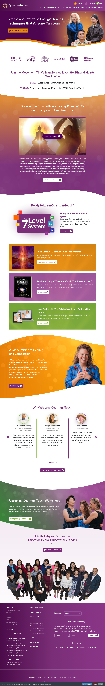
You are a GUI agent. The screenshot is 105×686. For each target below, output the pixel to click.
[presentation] (8, 437)
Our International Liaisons (14, 625)
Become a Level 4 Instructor (38, 633)
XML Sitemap (72, 677)
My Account (91, 3)
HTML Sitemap (62, 677)
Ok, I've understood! (87, 684)
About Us (42, 8)
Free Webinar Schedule (45, 262)
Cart (100, 3)
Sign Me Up (92, 635)
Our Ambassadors (11, 622)
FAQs (8, 620)
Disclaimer (32, 677)
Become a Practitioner (36, 623)
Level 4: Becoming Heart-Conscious (16, 650)
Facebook (61, 647)
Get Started (51, 8)
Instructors (35, 616)
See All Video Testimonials (52, 470)
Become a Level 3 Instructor (38, 630)
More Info (101, 684)
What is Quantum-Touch (13, 610)
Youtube (82, 647)
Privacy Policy (41, 677)
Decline (95, 684)
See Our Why (14, 386)
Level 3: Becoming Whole (13, 648)
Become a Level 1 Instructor (38, 626)
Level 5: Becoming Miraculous (15, 652)
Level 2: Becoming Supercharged (15, 645)
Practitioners (78, 8)
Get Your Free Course (19, 30)
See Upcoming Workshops (19, 519)
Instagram (93, 647)
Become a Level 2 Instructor (38, 628)
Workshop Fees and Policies (14, 655)
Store (100, 8)
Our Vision (9, 615)
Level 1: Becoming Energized (14, 643)
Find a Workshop (64, 8)
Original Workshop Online (14, 662)
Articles (8, 617)
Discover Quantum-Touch (13, 640)
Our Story (9, 612)
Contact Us (80, 3)
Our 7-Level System (13, 633)
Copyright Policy (51, 677)
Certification (91, 8)
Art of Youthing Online (13, 664)
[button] (50, 462)
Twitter (71, 647)
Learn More (65, 231)
